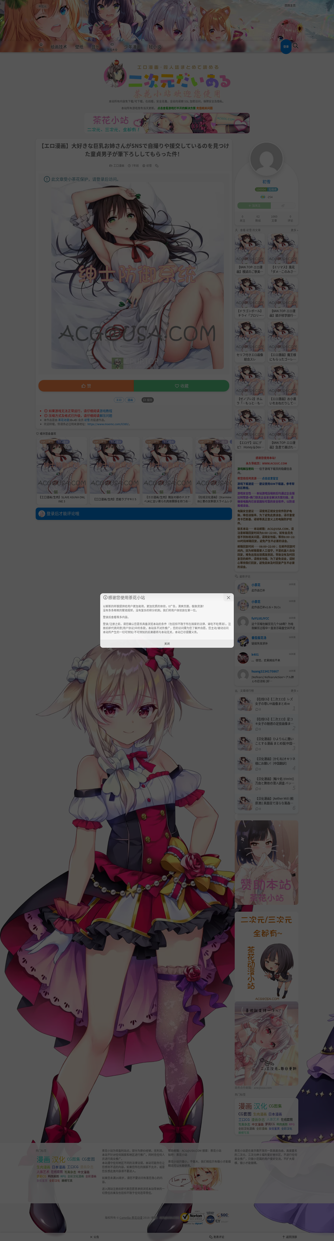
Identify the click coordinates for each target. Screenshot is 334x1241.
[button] (228, 597)
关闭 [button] (167, 643)
